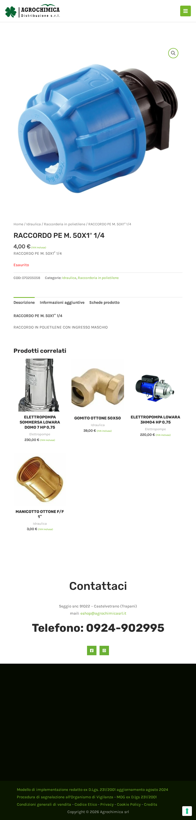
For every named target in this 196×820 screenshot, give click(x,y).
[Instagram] (104, 650)
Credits (150, 804)
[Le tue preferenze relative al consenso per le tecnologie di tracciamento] (187, 811)
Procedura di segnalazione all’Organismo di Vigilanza (65, 797)
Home (18, 224)
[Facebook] (91, 650)
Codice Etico (86, 804)
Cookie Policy (129, 804)
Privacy (107, 804)
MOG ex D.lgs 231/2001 (137, 797)
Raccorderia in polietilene (64, 224)
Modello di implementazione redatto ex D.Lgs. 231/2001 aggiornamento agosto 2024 (92, 789)
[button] (173, 53)
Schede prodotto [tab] (104, 302)
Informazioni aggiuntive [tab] (62, 302)
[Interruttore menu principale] (185, 11)
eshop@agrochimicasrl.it (103, 613)
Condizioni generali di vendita (44, 804)
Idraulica (33, 224)
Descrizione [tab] (24, 302)
